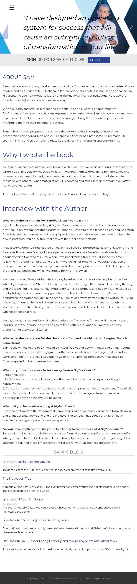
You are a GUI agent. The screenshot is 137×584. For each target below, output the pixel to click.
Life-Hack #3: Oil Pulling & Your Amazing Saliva (36, 520)
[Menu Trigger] (12, 7)
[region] (68, 27)
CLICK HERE (99, 60)
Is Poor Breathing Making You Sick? (28, 462)
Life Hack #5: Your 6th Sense (23, 499)
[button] (5, 27)
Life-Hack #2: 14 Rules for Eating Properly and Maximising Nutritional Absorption (60, 541)
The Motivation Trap (17, 478)
